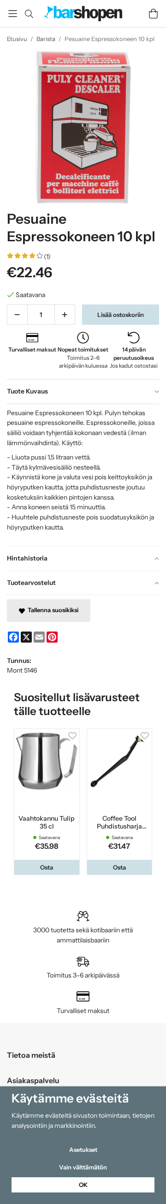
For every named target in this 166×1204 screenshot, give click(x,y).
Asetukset (83, 1149)
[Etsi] (29, 14)
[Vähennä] (17, 314)
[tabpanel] (83, 475)
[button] (46, 867)
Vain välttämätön (83, 1167)
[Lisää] (64, 314)
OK (83, 1184)
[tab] (83, 391)
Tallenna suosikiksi (51, 610)
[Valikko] (13, 13)
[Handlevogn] (153, 13)
